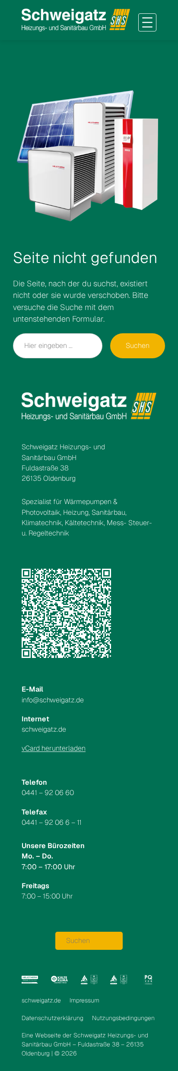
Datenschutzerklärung (52, 1018)
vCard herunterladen (54, 748)
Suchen (137, 345)
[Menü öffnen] (147, 22)
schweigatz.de (41, 1000)
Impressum (84, 1000)
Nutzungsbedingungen (123, 1018)
